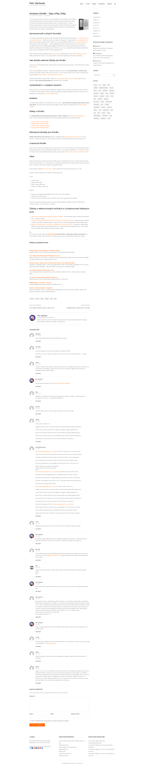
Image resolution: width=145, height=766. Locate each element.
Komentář (32, 696)
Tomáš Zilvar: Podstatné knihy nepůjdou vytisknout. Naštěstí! (47, 216)
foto (100, 90)
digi (108, 85)
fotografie (112, 90)
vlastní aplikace (97, 115)
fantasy (111, 87)
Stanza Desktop (56, 53)
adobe (95, 85)
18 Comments (47, 15)
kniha (107, 96)
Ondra (89, 743)
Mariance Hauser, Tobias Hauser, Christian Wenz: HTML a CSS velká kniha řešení (51, 262)
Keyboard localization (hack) (51, 93)
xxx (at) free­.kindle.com (35, 40)
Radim (37, 362)
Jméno (31, 714)
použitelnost (96, 107)
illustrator (112, 93)
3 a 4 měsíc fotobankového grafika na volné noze (43, 277)
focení (95, 90)
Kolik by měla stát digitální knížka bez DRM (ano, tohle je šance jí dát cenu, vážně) (52, 220)
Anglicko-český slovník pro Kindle (39, 123)
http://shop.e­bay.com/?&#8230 (62, 383)
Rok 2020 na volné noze (65, 753)
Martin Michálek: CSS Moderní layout (68, 747)
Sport (94, 33)
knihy (42, 298)
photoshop (96, 104)
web (111, 115)
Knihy (94, 28)
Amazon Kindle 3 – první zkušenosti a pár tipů (50, 74)
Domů (81, 4)
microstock (96, 101)
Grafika (94, 4)
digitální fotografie (104, 87)
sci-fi (100, 110)
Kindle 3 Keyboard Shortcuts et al (73, 136)
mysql (102, 101)
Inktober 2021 (62, 751)
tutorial (103, 112)
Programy (95, 30)
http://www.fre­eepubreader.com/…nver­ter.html (46, 486)
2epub (47, 55)
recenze (103, 107)
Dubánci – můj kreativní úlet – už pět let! (40, 287)
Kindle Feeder (33, 67)
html (107, 93)
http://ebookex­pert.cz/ (50, 643)
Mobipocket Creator (81, 53)
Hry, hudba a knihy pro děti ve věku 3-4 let (41, 270)
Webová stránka (75, 714)
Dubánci (109, 4)
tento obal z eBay (47, 168)
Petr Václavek (37, 3)
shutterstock (106, 110)
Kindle (37, 298)
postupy (107, 104)
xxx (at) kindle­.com (82, 38)
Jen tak (95, 25)
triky (55, 298)
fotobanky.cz (98, 53)
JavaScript (95, 22)
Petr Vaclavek (39, 534)
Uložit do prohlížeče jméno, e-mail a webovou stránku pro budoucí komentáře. (50, 720)
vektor (108, 112)
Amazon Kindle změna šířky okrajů (40, 127)
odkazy (47, 298)
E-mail (52, 714)
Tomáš (37, 637)
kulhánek (100, 99)
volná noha (105, 115)
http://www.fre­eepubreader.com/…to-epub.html (47, 451)
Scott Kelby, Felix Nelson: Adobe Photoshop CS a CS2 (44, 255)
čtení (109, 118)
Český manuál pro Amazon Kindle (39, 121)
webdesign (96, 118)
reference (109, 107)
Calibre (71, 53)
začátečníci (103, 118)
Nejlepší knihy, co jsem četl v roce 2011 (40, 282)
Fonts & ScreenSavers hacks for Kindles (78, 151)
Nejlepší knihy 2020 (63, 755)
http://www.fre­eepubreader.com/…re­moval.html (47, 471)
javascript (102, 96)
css (99, 85)
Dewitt (37, 666)
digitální (95, 87)
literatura (106, 99)
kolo (95, 99)
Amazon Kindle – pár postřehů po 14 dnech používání (44, 250)
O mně (88, 4)
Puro (82, 763)
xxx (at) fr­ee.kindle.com (82, 42)
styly (112, 110)
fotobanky (105, 90)
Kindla (31, 19)
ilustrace (96, 96)
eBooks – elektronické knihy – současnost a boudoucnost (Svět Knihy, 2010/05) (51, 224)
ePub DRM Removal (40, 447)
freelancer (96, 93)
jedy (36, 565)
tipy (51, 298)
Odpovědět (38, 341)
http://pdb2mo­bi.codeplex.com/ (52, 555)
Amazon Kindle (51, 234)
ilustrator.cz (97, 61)
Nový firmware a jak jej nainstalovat (40, 125)
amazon (32, 298)
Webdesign (96, 36)
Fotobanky (102, 4)
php (102, 104)
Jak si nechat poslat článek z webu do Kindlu (66, 78)
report (95, 110)
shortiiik (37, 549)
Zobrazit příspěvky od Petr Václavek (45, 317)
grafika (102, 93)
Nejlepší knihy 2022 (63, 745)
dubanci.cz (97, 46)
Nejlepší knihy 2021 (63, 749)
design (104, 85)
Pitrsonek (37, 346)
